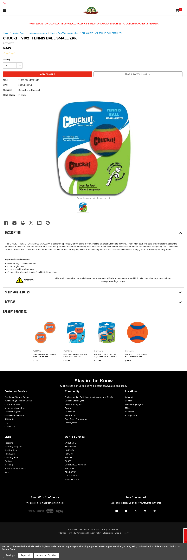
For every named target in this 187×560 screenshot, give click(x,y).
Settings (10, 555)
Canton (128, 401)
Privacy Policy (94, 533)
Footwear (9, 461)
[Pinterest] (48, 223)
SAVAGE (68, 457)
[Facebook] (6, 223)
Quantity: (7, 59)
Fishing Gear (10, 454)
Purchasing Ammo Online (17, 397)
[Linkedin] (39, 223)
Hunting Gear (11, 450)
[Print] (23, 223)
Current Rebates (12, 404)
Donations (70, 412)
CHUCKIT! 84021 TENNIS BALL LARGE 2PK (44, 355)
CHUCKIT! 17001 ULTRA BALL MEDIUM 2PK (136, 355)
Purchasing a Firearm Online (18, 401)
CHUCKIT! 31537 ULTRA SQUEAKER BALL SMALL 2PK (105, 355)
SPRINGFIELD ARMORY (75, 465)
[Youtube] (126, 511)
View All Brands (72, 479)
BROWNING (70, 446)
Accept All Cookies (46, 555)
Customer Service (16, 391)
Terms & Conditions (77, 533)
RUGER (68, 461)
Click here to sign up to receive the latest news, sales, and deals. (93, 386)
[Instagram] (145, 511)
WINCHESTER (71, 443)
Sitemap (62, 533)
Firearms (9, 443)
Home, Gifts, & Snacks (15, 468)
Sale (6, 472)
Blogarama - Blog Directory (116, 533)
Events (68, 408)
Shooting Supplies (13, 446)
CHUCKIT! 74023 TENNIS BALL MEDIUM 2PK (75, 355)
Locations (131, 391)
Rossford (129, 412)
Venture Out (70, 415)
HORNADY (69, 450)
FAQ (6, 422)
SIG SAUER (70, 468)
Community (72, 391)
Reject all (26, 555)
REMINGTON (70, 472)
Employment (71, 422)
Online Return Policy (14, 415)
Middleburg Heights (134, 404)
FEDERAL (69, 454)
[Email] (14, 223)
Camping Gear (11, 457)
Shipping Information (15, 408)
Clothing (9, 465)
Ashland (129, 397)
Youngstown (131, 415)
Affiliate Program (13, 412)
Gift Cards (9, 419)
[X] (31, 223)
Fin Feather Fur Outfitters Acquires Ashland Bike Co (89, 397)
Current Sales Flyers (74, 401)
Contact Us (10, 426)
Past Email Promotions (76, 419)
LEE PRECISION (72, 476)
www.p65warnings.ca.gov (113, 281)
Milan (127, 408)
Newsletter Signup (73, 404)
